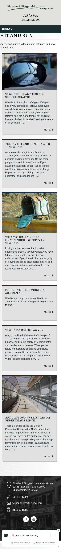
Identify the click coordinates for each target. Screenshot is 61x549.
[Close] (58, 531)
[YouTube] (34, 519)
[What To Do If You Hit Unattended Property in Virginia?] (29, 213)
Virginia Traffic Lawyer (24, 330)
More (47, 129)
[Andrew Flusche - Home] (30, 8)
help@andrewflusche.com (27, 503)
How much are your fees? (45, 543)
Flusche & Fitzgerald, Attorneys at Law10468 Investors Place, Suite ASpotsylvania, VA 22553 (33, 486)
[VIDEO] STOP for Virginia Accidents (24, 291)
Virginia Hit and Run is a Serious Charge (24, 95)
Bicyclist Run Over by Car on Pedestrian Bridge (27, 419)
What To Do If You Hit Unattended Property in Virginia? (24, 240)
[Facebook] (26, 519)
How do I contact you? (22, 543)
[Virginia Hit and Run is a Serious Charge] (29, 72)
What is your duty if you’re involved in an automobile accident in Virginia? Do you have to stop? (29, 301)
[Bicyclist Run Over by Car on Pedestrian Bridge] (29, 394)
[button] (6, 535)
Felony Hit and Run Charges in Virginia (27, 145)
